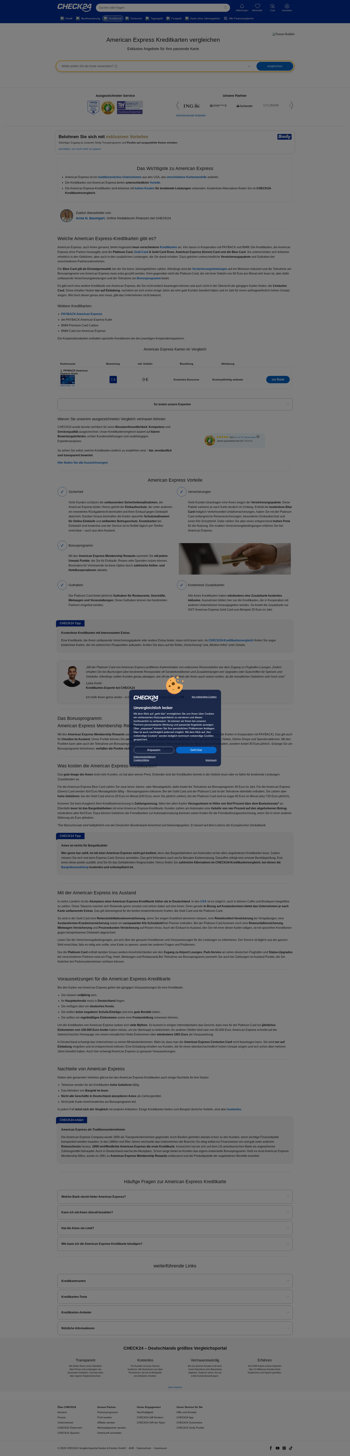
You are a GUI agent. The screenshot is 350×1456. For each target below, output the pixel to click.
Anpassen (153, 750)
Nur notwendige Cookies (204, 697)
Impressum (211, 760)
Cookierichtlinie (141, 760)
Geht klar (196, 750)
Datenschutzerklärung (145, 757)
